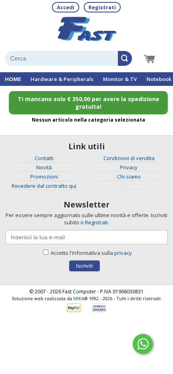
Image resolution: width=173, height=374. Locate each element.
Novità (44, 167)
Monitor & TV (120, 79)
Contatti (44, 158)
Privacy (129, 167)
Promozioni (44, 176)
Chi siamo (129, 176)
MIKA (78, 298)
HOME (13, 79)
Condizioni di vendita (128, 158)
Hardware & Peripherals (62, 79)
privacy (123, 252)
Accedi (65, 7)
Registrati (102, 7)
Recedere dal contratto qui (44, 185)
